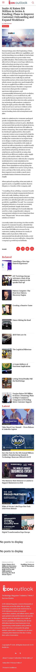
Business (5, 26)
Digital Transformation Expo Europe (16, 532)
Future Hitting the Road (22, 320)
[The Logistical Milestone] (7, 353)
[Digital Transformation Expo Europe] (18, 522)
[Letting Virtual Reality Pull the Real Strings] (7, 383)
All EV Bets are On (19, 335)
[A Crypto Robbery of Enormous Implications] (7, 368)
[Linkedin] (27, 249)
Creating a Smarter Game (22, 305)
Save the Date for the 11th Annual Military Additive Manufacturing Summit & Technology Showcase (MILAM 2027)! (18, 455)
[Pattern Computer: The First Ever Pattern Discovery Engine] (7, 295)
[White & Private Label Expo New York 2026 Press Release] (18, 496)
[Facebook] (18, 249)
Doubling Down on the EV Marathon (27, 565)
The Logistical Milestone (22, 349)
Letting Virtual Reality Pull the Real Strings (22, 380)
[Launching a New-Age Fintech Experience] (7, 265)
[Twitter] (23, 249)
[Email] (32, 249)
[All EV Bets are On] (7, 339)
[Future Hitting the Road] (7, 324)
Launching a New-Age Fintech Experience (21, 262)
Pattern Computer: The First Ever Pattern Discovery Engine (21, 293)
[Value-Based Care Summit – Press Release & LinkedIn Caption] (18, 417)
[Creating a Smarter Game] (7, 309)
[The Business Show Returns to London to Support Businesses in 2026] (18, 470)
